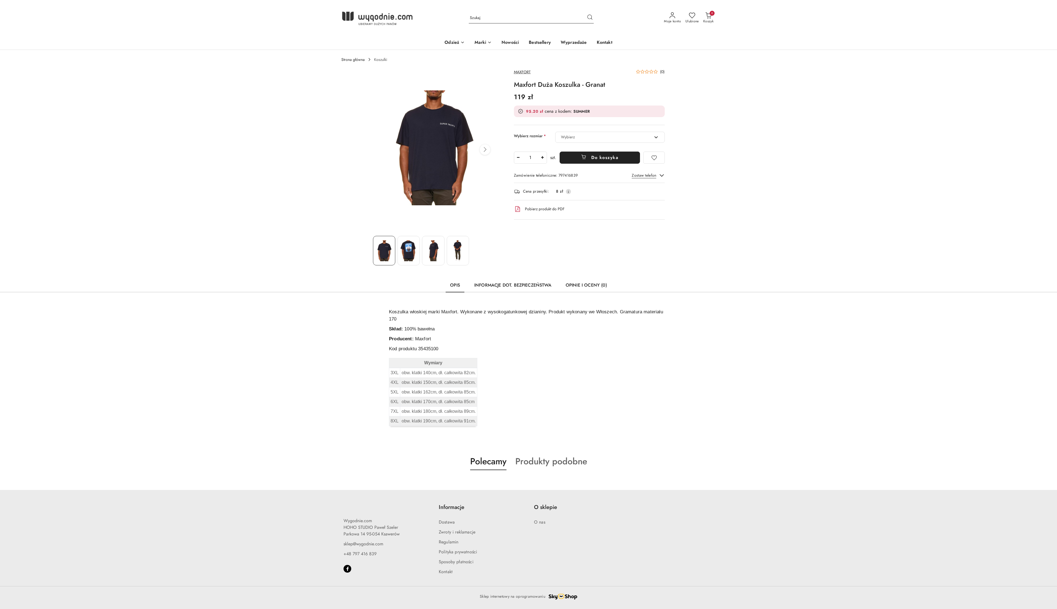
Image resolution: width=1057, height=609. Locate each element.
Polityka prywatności (458, 552)
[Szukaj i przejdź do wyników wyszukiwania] (590, 18)
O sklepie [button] (545, 507)
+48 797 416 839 (360, 554)
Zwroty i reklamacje (457, 532)
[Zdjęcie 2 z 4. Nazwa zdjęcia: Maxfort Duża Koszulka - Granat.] (408, 250)
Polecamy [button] (488, 461)
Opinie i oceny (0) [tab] (586, 285)
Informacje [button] (451, 507)
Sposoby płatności (456, 562)
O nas (539, 522)
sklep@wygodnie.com (363, 544)
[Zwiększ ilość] (542, 157)
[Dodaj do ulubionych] (654, 158)
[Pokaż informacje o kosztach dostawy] (568, 191)
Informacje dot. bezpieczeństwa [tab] (512, 285)
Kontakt (446, 571)
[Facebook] (347, 569)
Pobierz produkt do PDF (545, 209)
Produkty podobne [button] (551, 461)
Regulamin (448, 542)
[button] (485, 149)
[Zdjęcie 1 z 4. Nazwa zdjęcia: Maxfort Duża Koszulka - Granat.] (384, 250)
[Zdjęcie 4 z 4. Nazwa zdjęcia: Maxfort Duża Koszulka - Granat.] (458, 250)
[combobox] (610, 137)
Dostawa (447, 522)
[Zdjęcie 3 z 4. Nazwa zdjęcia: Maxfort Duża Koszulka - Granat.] (433, 250)
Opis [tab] (455, 285)
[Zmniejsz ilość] (518, 157)
